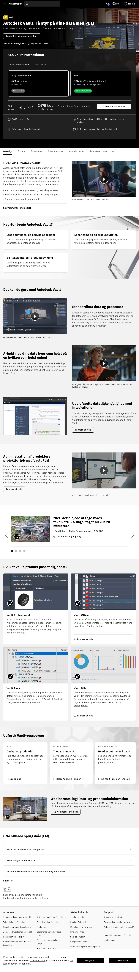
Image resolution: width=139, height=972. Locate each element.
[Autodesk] (16, 4)
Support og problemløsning (17, 894)
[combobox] (42, 4)
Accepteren (123, 960)
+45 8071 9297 (41, 43)
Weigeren (90, 960)
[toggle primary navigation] (6, 4)
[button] (69, 850)
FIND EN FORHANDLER (114, 106)
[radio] (38, 83)
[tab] (19, 64)
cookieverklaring (38, 960)
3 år (33, 107)
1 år (25, 107)
